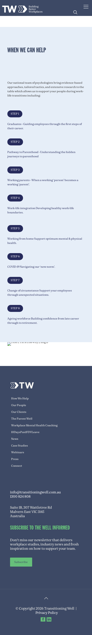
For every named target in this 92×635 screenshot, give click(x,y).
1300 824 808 (20, 496)
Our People (18, 405)
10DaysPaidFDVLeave (25, 432)
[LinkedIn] (49, 619)
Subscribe (21, 562)
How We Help (20, 398)
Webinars (17, 452)
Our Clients (18, 412)
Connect (16, 466)
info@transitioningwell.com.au (35, 492)
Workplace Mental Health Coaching (34, 425)
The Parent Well (21, 418)
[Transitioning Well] (22, 7)
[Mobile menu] (86, 7)
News (14, 439)
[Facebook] (43, 619)
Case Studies (19, 445)
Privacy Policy (47, 613)
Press (15, 459)
